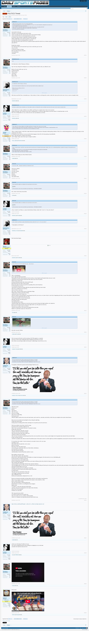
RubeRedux (5, 29)
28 (9, 35)
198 (9, 95)
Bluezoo (4, 246)
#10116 (85, 500)
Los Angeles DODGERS (11, 15)
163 (9, 141)
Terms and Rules (84, 629)
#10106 (85, 156)
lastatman (5, 597)
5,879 (9, 604)
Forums (14, 6)
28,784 (9, 251)
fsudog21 (13, 395)
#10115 (85, 393)
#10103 (85, 98)
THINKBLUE (5, 365)
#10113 (85, 332)
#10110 (85, 228)
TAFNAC (4, 132)
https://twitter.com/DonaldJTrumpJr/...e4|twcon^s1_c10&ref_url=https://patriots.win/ (28, 504)
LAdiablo (5, 113)
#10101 (85, 55)
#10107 (85, 178)
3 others (22, 395)
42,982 (9, 369)
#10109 (85, 213)
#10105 (85, 138)
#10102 (85, 77)
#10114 (85, 347)
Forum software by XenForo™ (11, 629)
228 (9, 254)
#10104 (85, 116)
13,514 (9, 93)
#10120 (85, 612)
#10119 (85, 583)
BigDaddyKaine (6, 89)
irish (12, 195)
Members (18, 6)
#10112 (85, 310)
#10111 (85, 255)
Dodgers (9, 6)
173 (9, 606)
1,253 (9, 120)
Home (5, 6)
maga (6, 16)
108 (9, 33)
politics (10, 16)
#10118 (85, 552)
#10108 (85, 193)
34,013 (9, 212)
